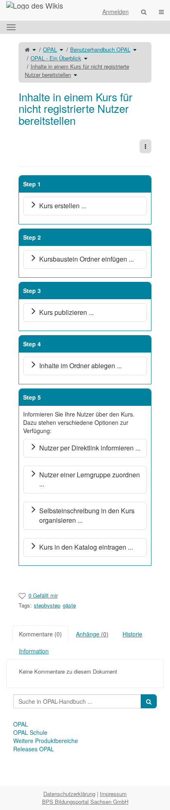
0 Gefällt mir (43, 595)
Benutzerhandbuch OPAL (100, 49)
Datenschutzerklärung (69, 794)
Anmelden (115, 11)
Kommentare (40, 634)
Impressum (113, 794)
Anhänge (92, 634)
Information (34, 651)
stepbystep (47, 605)
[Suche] (144, 11)
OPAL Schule (30, 732)
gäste (69, 605)
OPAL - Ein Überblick (56, 58)
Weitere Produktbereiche (45, 740)
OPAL (50, 49)
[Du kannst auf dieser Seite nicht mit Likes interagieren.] (22, 595)
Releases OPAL (33, 749)
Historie (132, 634)
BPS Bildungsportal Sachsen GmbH (85, 801)
